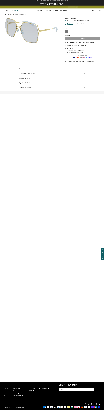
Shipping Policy (17, 388)
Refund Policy (42, 393)
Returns (15, 390)
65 (67, 32)
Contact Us (6, 390)
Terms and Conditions (44, 388)
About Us (6, 388)
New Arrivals (32, 388)
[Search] (93, 10)
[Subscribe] (92, 389)
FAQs (5, 393)
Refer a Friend (32, 393)
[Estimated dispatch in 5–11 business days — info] (87, 45)
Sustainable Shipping (18, 395)
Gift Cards (31, 390)
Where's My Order (17, 393)
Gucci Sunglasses (13, 14)
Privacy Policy (42, 390)
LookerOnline (6, 14)
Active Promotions (102, 254)
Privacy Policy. (82, 393)
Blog (5, 395)
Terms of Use (75, 393)
